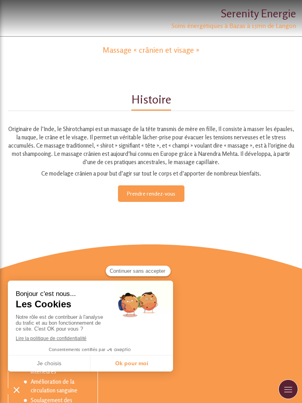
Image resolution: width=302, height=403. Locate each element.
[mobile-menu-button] (288, 389)
